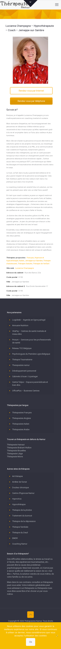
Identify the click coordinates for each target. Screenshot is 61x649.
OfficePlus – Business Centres (25, 390)
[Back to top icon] (30, 614)
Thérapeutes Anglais (21, 418)
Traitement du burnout (22, 515)
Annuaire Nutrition (20, 325)
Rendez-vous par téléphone (31, 101)
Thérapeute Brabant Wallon (19, 447)
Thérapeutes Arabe (20, 429)
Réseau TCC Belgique (21, 348)
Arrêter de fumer (19, 482)
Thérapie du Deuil (20, 532)
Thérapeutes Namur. (33, 621)
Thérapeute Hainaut (16, 444)
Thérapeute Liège (15, 453)
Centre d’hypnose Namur (23, 493)
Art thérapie (17, 476)
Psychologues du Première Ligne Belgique (31, 354)
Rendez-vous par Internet (31, 90)
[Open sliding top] (30, 3)
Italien (21, 261)
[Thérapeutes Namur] (16, 5)
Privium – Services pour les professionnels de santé (31, 341)
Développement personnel (24, 371)
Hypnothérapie (18, 504)
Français (30, 258)
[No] (57, 635)
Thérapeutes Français (22, 412)
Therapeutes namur (21, 365)
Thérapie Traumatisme (22, 359)
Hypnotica (16, 499)
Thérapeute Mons (15, 456)
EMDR (15, 538)
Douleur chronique (20, 487)
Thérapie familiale (20, 527)
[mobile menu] (56, 4)
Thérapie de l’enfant (41, 263)
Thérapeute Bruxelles (16, 450)
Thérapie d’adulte (25, 263)
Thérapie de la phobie (22, 510)
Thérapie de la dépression (24, 521)
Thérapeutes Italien (20, 424)
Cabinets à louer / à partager (25, 376)
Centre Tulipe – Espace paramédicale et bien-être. (30, 383)
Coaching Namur (19, 544)
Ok (30, 641)
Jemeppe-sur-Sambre (34, 261)
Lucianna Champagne (24, 268)
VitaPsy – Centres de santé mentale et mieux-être (29, 332)
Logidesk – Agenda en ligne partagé (28, 320)
